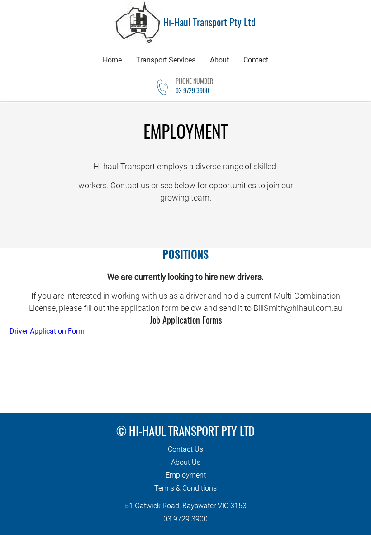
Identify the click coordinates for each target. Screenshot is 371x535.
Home (112, 60)
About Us (185, 462)
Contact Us (185, 449)
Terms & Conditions (185, 488)
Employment (186, 475)
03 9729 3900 (192, 91)
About (219, 60)
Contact (255, 60)
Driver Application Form (47, 331)
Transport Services (165, 60)
